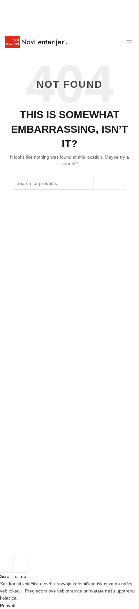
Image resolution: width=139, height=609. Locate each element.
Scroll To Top (13, 576)
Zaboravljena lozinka (29, 329)
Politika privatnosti (26, 461)
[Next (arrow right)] (21, 569)
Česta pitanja (21, 424)
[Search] (115, 42)
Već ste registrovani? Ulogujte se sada (47, 318)
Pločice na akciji (24, 366)
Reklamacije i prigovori (31, 472)
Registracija (19, 339)
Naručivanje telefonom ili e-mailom (43, 414)
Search (109, 183)
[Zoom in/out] (51, 560)
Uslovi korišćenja (25, 451)
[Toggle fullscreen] (36, 560)
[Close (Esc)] (7, 560)
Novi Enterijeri (35, 545)
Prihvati (7, 605)
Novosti (15, 376)
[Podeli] (21, 560)
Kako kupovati (22, 403)
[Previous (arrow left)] (7, 569)
